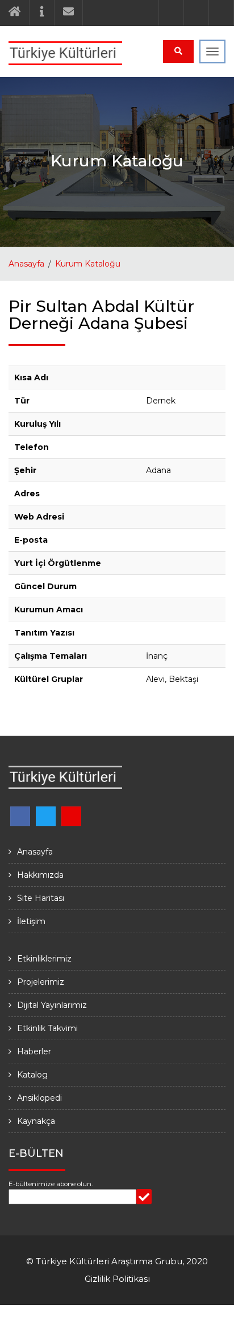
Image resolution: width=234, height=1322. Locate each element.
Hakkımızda (40, 875)
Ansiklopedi (39, 1098)
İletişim (31, 921)
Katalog (32, 1075)
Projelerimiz (40, 982)
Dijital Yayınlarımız (52, 1005)
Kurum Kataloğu (87, 264)
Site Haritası (40, 898)
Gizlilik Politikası (117, 1278)
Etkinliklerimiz (44, 959)
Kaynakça (36, 1121)
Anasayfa (26, 264)
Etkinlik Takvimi (47, 1028)
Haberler (34, 1051)
